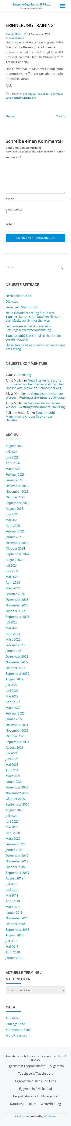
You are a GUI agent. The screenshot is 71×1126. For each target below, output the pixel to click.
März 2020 (13, 838)
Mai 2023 (12, 628)
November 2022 (17, 662)
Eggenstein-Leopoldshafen (26, 1066)
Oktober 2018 (15, 924)
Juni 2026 (12, 457)
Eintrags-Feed (15, 1024)
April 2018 (13, 952)
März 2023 (13, 639)
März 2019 (13, 907)
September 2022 (17, 673)
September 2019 (17, 873)
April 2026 (13, 463)
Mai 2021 (12, 764)
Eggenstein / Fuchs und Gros (35, 1081)
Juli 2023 (11, 622)
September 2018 (17, 929)
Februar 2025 (15, 531)
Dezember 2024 (17, 543)
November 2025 (17, 491)
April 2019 (13, 901)
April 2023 (13, 634)
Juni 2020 (12, 821)
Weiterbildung (51, 1104)
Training (60, 116)
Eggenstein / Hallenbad (35, 94)
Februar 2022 (15, 713)
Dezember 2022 (17, 656)
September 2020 (17, 804)
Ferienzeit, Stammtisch (22, 307)
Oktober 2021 (15, 736)
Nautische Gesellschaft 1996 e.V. (31, 4)
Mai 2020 (12, 827)
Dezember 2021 (17, 725)
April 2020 (13, 833)
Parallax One (22, 1116)
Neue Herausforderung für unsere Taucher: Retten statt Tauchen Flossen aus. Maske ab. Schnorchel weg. (33, 317)
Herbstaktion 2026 (19, 296)
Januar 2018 (14, 958)
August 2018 (14, 935)
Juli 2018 (11, 941)
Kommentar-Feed (18, 1030)
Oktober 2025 (15, 497)
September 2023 (17, 617)
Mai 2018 (12, 947)
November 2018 (17, 918)
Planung (10, 116)
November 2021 (17, 730)
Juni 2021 (12, 759)
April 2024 (13, 582)
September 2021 (17, 742)
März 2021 (13, 776)
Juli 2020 (11, 816)
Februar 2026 (15, 474)
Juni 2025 (12, 514)
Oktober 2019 (15, 867)
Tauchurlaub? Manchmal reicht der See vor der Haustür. (34, 338)
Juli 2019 (11, 884)
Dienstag (12, 301)
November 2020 (17, 793)
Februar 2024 (15, 594)
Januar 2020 (14, 850)
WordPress (50, 1116)
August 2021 (14, 747)
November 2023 (17, 605)
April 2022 (13, 702)
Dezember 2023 (17, 600)
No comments (16, 37)
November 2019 (17, 861)
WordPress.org (16, 1035)
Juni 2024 (12, 571)
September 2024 (17, 554)
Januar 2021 (14, 782)
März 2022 (13, 708)
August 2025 (14, 508)
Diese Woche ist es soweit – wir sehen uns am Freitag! (35, 347)
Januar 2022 (14, 719)
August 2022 (14, 679)
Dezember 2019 (17, 856)
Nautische (30, 97)
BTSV (32, 1104)
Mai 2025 (12, 520)
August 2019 (14, 878)
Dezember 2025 (17, 486)
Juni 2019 (12, 890)
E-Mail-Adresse (14, 211)
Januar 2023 (14, 651)
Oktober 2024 (15, 548)
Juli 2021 (11, 753)
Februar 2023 (15, 645)
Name (10, 198)
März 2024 (13, 588)
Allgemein (57, 1066)
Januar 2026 (14, 480)
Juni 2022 (12, 691)
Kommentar (13, 157)
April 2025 (13, 526)
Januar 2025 (14, 537)
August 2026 (14, 446)
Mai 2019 (12, 895)
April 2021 (13, 770)
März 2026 (13, 469)
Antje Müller (15, 34)
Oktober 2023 (15, 611)
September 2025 (17, 503)
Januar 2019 (14, 912)
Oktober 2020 (15, 799)
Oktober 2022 (15, 668)
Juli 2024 (11, 565)
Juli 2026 (11, 452)
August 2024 (14, 560)
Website (10, 224)
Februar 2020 (15, 844)
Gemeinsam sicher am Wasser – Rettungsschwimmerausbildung (28, 328)
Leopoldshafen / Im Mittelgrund (35, 1096)
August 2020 (14, 810)
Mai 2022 (12, 696)
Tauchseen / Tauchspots (35, 1073)
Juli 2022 (11, 685)
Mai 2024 (12, 577)
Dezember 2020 (17, 787)
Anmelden (13, 1018)
